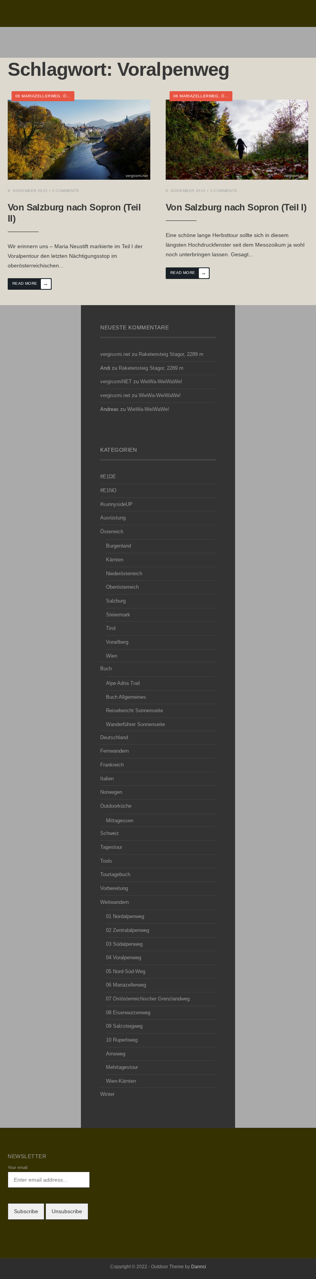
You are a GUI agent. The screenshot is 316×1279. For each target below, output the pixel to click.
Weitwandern (114, 902)
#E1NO (108, 490)
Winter (107, 1094)
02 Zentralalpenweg (127, 930)
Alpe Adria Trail (123, 683)
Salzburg (116, 601)
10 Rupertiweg (122, 1040)
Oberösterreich (122, 587)
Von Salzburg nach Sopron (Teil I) (236, 207)
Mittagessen (119, 820)
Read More (30, 284)
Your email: (18, 1167)
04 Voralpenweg (123, 957)
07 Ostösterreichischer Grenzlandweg (148, 999)
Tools (106, 861)
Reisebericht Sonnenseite (134, 710)
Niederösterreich (124, 573)
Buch (106, 668)
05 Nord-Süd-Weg (125, 971)
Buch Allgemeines (126, 697)
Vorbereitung (114, 888)
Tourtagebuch (115, 874)
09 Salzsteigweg (124, 1026)
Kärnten (114, 560)
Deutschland (114, 737)
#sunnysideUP (116, 504)
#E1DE (108, 476)
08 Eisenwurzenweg (128, 1012)
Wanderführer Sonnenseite (135, 724)
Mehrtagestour (122, 1067)
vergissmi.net (115, 354)
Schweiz (109, 833)
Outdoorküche (115, 806)
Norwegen (111, 792)
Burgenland (118, 546)
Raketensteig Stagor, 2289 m (171, 354)
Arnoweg (115, 1054)
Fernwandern (114, 751)
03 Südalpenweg (124, 944)
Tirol (111, 628)
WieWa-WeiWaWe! (161, 381)
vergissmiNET (116, 381)
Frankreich (112, 765)
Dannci (198, 1266)
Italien (107, 778)
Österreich (111, 531)
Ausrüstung (113, 518)
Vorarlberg (117, 642)
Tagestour (111, 847)
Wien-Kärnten (121, 1081)
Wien (111, 656)
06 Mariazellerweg (38, 96)
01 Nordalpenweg (125, 916)
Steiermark (118, 615)
